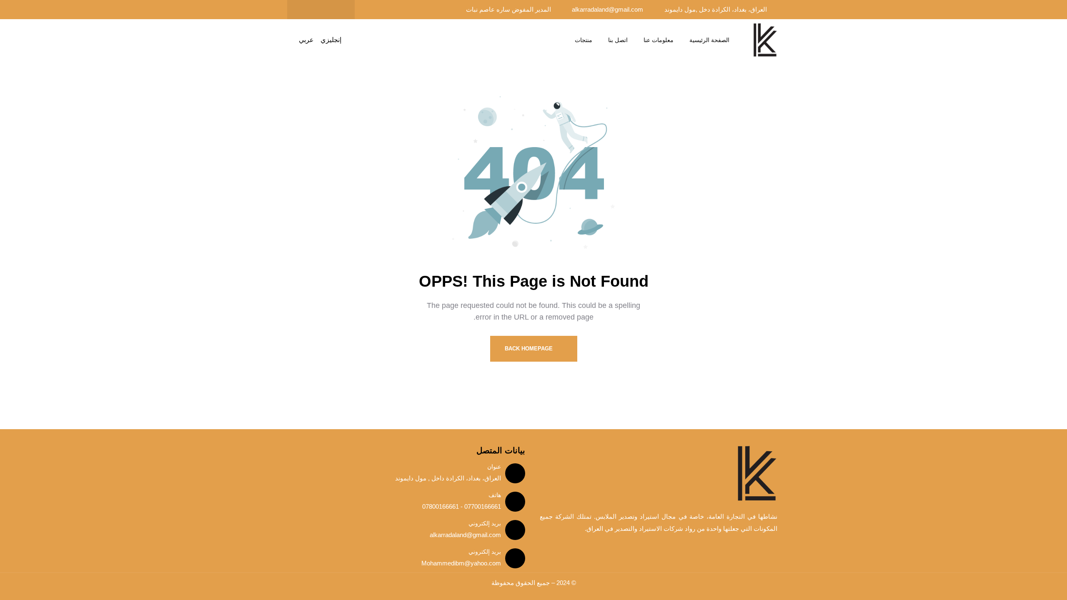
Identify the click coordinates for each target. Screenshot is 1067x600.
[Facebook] (337, 9)
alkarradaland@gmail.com (465, 534)
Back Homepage (529, 348)
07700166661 (482, 506)
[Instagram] (305, 9)
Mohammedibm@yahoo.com (461, 563)
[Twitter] (321, 9)
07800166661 (440, 506)
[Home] (764, 40)
